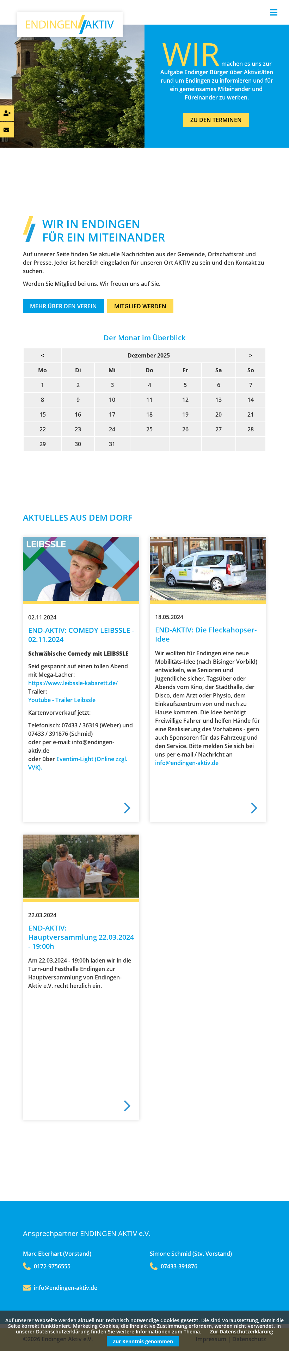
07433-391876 (178, 1266)
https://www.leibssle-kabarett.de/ (73, 683)
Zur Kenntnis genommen (143, 1341)
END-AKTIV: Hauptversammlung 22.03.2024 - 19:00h (81, 937)
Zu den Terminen (216, 120)
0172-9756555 (51, 1266)
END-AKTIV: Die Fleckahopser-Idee (206, 634)
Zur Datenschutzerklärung (241, 1331)
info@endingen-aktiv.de (187, 763)
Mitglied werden (140, 306)
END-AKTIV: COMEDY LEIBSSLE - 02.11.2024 (81, 634)
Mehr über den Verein (63, 306)
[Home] (70, 32)
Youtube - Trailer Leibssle (62, 700)
